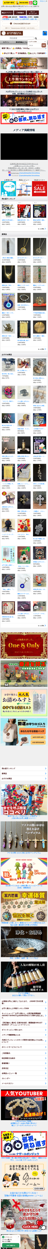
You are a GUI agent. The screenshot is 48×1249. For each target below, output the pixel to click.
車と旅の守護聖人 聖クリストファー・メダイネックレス (39, 538)
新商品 (4, 773)
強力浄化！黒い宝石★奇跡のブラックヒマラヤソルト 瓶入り (8, 373)
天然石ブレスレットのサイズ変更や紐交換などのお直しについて (23, 1041)
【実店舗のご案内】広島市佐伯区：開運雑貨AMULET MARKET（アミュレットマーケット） (22, 1024)
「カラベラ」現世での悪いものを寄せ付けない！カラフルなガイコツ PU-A (8, 401)
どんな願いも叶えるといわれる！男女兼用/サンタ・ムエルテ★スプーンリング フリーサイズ (24, 401)
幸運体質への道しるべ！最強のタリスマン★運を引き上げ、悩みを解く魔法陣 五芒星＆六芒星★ (24, 924)
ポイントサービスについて (12, 1047)
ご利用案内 (6, 1053)
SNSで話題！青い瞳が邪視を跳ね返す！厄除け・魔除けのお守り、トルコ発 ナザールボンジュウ (24, 1159)
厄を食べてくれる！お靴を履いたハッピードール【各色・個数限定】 (24, 887)
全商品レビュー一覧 (9, 1073)
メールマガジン (8, 1083)
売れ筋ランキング (8, 768)
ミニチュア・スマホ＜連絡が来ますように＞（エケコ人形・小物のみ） (39, 613)
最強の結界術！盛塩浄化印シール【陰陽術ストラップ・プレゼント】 (39, 220)
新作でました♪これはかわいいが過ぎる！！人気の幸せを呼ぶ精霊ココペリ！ (24, 817)
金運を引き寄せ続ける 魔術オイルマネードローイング (8, 220)
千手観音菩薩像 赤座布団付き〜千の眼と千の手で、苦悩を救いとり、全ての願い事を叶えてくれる (39, 313)
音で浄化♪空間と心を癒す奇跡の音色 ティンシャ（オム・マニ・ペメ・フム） (39, 378)
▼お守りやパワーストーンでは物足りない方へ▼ (24, 91)
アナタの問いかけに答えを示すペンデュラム (24, 853)
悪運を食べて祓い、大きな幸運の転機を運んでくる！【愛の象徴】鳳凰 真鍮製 (8, 336)
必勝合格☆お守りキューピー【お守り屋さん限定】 (8, 507)
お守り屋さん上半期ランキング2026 (15, 1008)
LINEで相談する (10, 1245)
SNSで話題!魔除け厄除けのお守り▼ (25, 109)
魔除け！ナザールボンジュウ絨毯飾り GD (24, 285)
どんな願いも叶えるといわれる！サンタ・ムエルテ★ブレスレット (24, 613)
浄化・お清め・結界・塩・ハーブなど (24, 958)
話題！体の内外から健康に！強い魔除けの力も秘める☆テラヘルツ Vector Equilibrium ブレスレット (24, 305)
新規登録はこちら (22, 42)
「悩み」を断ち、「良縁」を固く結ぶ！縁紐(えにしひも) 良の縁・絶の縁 (8, 589)
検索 (44, 45)
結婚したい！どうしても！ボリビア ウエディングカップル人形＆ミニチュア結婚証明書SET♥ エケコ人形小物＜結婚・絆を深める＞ (24, 483)
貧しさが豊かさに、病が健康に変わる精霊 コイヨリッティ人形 (24, 370)
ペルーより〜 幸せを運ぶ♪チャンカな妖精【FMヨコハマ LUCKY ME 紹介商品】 (24, 534)
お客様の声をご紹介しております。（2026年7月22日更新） (22, 1002)
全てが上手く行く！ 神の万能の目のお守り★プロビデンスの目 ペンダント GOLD (24, 257)
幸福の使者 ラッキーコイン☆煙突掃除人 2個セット (24, 428)
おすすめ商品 (7, 778)
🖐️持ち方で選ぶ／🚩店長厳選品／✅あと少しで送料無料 (23, 53)
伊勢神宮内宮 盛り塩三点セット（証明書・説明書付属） (8, 617)
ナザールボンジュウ (24, 111)
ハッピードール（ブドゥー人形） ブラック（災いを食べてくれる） (8, 534)
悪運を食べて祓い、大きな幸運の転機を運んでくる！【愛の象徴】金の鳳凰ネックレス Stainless (8, 285)
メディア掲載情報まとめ (11, 1035)
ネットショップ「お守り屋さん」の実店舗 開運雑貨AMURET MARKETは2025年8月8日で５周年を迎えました (23, 1015)
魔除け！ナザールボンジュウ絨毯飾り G (39, 285)
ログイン (6, 42)
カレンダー (6, 1078)
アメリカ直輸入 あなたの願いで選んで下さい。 (24, 994)
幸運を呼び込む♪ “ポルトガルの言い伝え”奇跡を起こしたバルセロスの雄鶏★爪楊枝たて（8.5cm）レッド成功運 (39, 589)
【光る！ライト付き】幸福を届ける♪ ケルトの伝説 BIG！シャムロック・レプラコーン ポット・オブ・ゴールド (24, 566)
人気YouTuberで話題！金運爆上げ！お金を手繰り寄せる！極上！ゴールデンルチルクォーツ (24, 1123)
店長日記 (5, 1068)
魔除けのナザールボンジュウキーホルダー (24, 593)
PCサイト (43, 1)
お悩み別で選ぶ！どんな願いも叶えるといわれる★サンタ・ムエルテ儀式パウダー (39, 456)
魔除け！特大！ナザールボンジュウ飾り (8, 313)
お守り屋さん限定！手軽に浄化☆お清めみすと (8, 565)
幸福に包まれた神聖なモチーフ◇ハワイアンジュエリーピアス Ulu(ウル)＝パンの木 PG (39, 405)
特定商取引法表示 (8, 1058)
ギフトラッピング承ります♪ (12, 1030)
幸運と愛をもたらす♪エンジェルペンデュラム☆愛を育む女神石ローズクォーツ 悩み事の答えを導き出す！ (8, 456)
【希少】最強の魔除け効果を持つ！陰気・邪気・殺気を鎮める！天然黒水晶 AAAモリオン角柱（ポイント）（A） (8, 257)
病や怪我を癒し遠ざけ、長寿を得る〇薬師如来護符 (24, 340)
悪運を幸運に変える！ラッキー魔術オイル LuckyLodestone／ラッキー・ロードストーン (24, 456)
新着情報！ (6, 1063)
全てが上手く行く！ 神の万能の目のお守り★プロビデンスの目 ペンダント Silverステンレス (39, 257)
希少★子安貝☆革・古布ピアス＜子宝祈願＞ (8, 425)
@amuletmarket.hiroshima (29, 173)
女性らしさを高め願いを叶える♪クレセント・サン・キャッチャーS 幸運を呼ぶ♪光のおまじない (39, 483)
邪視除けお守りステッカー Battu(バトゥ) (39, 562)
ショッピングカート (45, 33)
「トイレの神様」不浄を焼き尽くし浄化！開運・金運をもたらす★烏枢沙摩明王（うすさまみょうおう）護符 (8, 483)
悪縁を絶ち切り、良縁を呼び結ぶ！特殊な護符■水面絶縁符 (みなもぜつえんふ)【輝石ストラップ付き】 (24, 220)
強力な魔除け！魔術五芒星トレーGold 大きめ (39, 336)
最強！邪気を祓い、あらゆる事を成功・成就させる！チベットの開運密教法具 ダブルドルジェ (24, 511)
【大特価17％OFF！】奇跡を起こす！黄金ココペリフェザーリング (39, 428)
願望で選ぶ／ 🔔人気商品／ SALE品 (15, 48)
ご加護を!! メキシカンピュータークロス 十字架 (39, 511)
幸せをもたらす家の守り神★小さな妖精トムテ (24, 1231)
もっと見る (41, 228)
